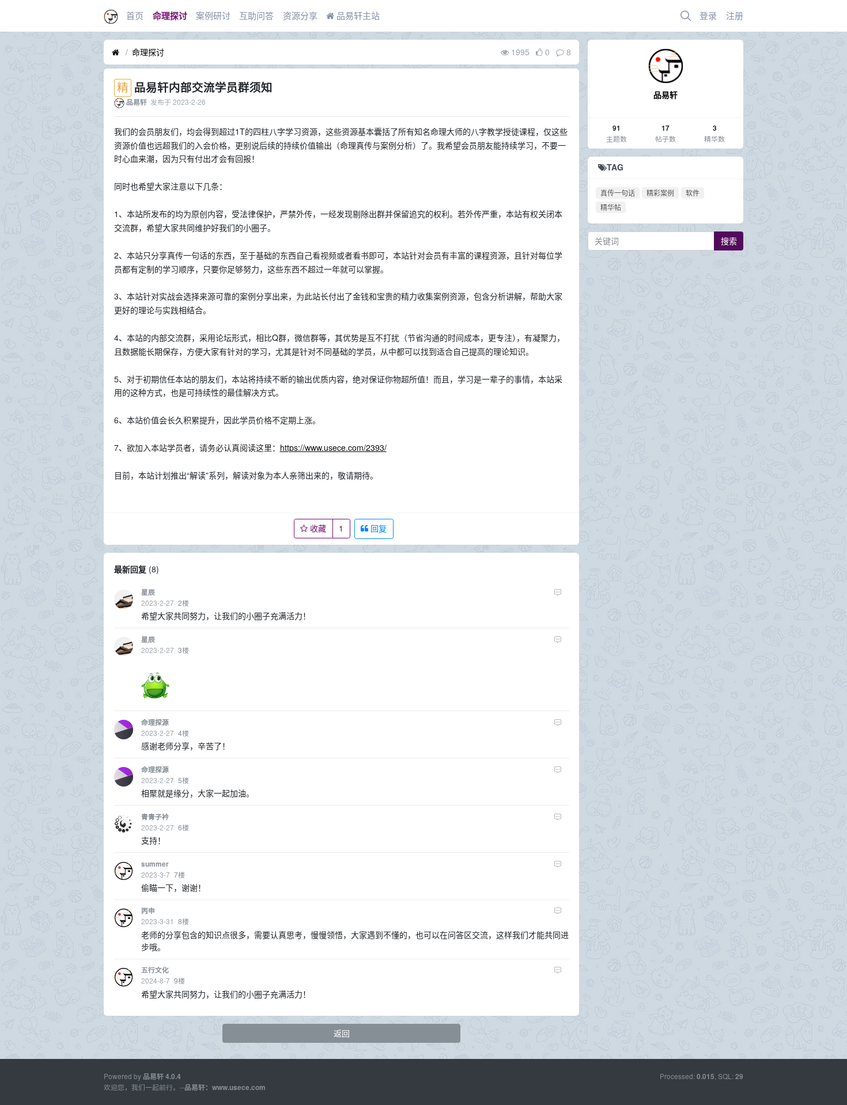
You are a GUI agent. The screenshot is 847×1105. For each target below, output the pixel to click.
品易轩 (665, 94)
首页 (134, 15)
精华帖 (610, 207)
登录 (708, 15)
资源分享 (300, 15)
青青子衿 (155, 817)
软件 (692, 193)
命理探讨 (170, 15)
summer (155, 864)
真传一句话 (617, 193)
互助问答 (256, 15)
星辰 (148, 592)
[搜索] (685, 16)
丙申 (148, 911)
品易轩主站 (357, 15)
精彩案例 (660, 193)
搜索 (729, 240)
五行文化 (155, 970)
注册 (734, 15)
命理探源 (155, 722)
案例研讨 (213, 15)
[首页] (115, 52)
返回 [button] (342, 1033)
